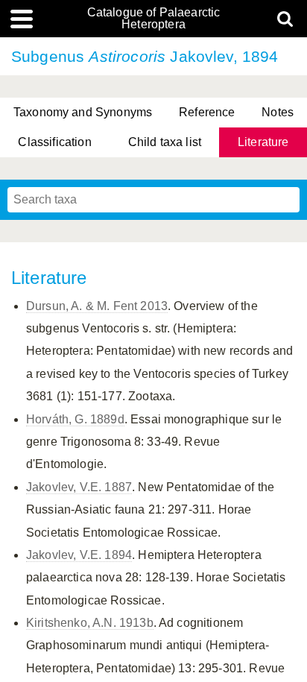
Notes (278, 112)
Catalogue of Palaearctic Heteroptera (154, 19)
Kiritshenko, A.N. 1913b (90, 622)
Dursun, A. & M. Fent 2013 (97, 306)
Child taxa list (164, 142)
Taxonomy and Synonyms (82, 112)
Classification (54, 142)
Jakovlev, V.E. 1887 (79, 487)
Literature (263, 142)
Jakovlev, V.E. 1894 (79, 555)
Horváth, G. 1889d (75, 419)
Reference (207, 112)
